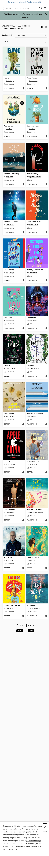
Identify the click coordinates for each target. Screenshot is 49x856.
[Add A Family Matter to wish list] (45, 472)
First (19, 631)
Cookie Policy (11, 849)
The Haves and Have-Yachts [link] (36, 414)
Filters (6, 42)
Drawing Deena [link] (33, 558)
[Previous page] (17, 625)
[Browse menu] (45, 8)
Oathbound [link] (31, 318)
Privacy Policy (20, 829)
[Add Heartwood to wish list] (22, 88)
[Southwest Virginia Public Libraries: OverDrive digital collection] (24, 2)
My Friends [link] (31, 605)
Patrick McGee (10, 464)
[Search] (3, 8)
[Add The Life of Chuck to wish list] (22, 232)
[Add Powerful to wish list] (45, 376)
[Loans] (40, 9)
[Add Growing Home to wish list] (45, 136)
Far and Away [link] (9, 270)
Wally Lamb (9, 177)
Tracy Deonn (33, 321)
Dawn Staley (10, 512)
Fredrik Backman (34, 608)
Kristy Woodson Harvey (36, 512)
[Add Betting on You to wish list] (22, 328)
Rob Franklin (10, 417)
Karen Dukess (33, 225)
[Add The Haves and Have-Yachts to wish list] (45, 424)
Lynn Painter (33, 273)
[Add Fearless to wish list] (22, 376)
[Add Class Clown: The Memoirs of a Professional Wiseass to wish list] (22, 616)
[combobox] (19, 8)
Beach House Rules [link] (34, 510)
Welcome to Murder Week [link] (36, 222)
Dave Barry (9, 608)
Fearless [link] (7, 366)
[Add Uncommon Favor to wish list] (22, 520)
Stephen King (33, 81)
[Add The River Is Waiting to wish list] (22, 184)
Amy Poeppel (10, 273)
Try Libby (8, 14)
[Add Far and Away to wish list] (22, 280)
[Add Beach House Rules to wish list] (45, 520)
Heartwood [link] (8, 78)
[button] (41, 28)
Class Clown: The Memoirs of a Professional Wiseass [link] (13, 605)
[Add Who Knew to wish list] (22, 568)
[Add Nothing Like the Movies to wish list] (45, 280)
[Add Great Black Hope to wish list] (22, 424)
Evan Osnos (32, 417)
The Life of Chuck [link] (11, 222)
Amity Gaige (10, 81)
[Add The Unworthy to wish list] (45, 184)
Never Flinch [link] (32, 78)
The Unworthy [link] (32, 174)
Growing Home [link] (33, 126)
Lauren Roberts (10, 369)
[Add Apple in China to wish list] (22, 472)
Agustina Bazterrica (35, 177)
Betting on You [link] (9, 318)
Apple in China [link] (9, 462)
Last (31, 631)
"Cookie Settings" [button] (34, 841)
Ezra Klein (9, 129)
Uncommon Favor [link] (11, 510)
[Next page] (33, 625)
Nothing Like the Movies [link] (36, 270)
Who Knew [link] (8, 558)
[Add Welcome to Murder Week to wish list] (45, 232)
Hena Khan (32, 560)
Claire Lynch (33, 464)
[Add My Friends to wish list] (45, 616)
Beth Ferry (32, 129)
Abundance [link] (8, 126)
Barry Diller (9, 560)
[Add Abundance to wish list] (22, 136)
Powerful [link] (30, 366)
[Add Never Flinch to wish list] (45, 88)
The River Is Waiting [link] (11, 174)
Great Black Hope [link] (10, 414)
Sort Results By (7, 35)
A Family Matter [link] (33, 462)
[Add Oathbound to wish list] (45, 328)
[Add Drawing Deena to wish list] (45, 568)
